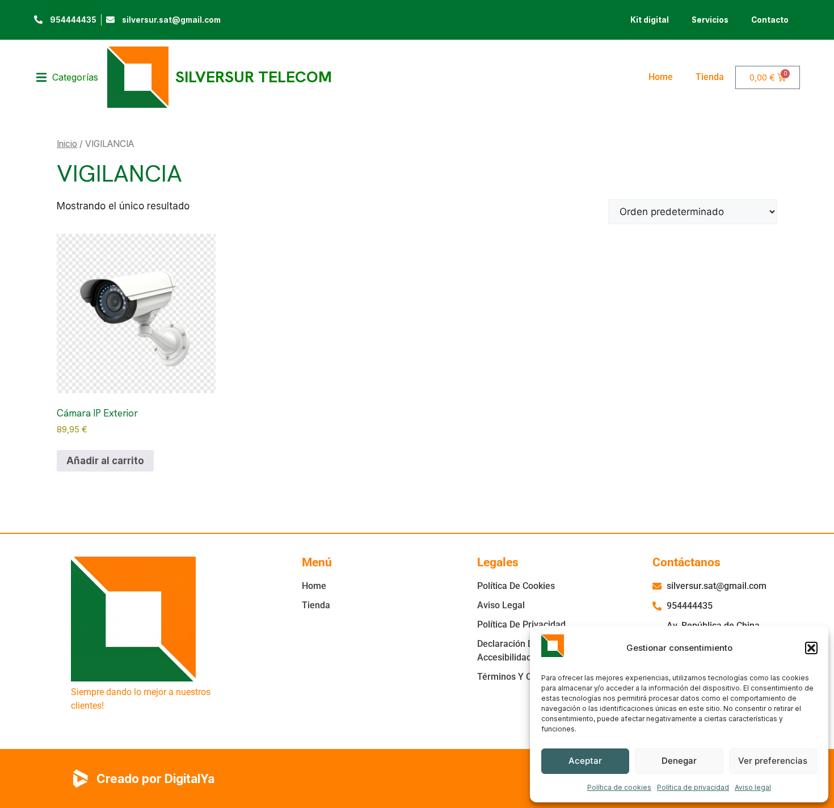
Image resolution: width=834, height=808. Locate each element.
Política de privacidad (693, 787)
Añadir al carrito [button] (105, 460)
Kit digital (649, 19)
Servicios (710, 19)
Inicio (67, 143)
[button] (811, 648)
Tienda (710, 76)
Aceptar (585, 760)
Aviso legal (753, 787)
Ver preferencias (772, 760)
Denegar (679, 760)
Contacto (770, 19)
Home (660, 76)
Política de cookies (619, 787)
